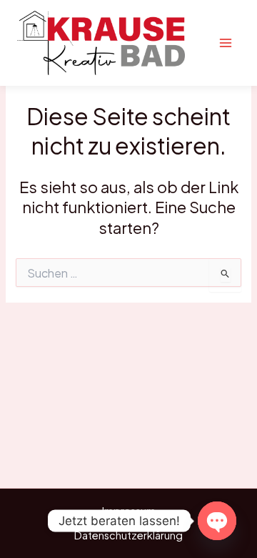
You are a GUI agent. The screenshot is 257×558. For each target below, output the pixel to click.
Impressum (129, 510)
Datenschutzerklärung (128, 535)
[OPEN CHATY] (217, 520)
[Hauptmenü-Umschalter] (225, 43)
